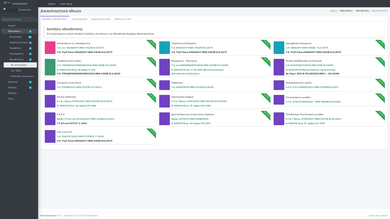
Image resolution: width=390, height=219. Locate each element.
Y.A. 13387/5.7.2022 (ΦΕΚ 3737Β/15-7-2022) (80, 136)
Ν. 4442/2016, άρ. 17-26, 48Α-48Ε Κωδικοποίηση (197, 69)
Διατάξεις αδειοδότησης (54, 19)
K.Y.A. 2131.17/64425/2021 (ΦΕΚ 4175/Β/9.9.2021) (312, 87)
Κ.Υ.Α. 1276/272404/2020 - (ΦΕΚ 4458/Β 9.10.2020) (313, 101)
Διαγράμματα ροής (100, 19)
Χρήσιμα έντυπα (123, 19)
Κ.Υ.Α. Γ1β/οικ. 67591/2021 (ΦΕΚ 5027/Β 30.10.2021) (84, 101)
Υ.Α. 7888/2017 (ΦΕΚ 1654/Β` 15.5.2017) (307, 47)
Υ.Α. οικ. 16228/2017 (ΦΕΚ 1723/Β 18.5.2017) (80, 47)
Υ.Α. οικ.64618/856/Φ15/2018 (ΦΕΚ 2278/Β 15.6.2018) (199, 65)
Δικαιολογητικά (79, 19)
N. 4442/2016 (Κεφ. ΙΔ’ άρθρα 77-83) (76, 69)
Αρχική (51, 3)
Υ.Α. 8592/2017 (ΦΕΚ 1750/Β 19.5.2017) (192, 47)
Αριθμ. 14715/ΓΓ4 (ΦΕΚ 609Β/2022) (190, 119)
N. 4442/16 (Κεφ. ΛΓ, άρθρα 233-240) (191, 105)
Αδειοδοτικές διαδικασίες (185, 73)
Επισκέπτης (25, 9)
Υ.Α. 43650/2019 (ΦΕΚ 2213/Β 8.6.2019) (192, 87)
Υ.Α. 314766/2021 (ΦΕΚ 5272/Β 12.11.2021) (79, 87)
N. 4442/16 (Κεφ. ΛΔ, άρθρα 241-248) (76, 105)
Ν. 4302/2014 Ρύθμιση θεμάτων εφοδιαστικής (310, 69)
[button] (372, 3)
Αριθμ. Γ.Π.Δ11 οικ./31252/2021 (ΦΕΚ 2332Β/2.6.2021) (85, 119)
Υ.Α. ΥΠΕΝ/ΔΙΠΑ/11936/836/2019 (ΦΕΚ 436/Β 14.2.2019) (86, 65)
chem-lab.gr (66, 3)
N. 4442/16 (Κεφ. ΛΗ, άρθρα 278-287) (191, 123)
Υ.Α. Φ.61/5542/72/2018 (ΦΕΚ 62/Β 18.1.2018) (309, 65)
